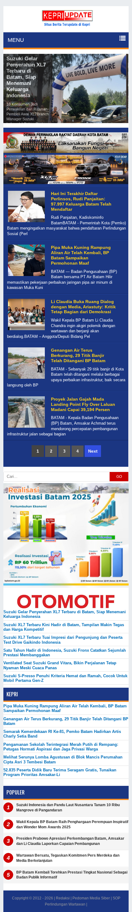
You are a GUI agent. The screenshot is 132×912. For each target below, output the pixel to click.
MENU (16, 40)
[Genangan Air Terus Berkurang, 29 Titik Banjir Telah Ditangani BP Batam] (25, 379)
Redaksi (63, 898)
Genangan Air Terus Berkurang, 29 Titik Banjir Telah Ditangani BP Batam (78, 355)
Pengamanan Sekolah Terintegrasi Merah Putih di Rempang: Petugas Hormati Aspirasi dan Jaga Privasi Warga (60, 746)
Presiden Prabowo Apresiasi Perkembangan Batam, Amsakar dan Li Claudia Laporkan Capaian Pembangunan (70, 841)
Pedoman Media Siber (91, 898)
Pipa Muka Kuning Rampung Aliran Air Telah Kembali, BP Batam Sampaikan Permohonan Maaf (81, 255)
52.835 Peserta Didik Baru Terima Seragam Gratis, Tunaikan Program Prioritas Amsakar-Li (59, 772)
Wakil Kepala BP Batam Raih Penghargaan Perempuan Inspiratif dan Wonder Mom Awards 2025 (72, 824)
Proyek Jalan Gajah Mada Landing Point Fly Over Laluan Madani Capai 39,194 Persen (83, 404)
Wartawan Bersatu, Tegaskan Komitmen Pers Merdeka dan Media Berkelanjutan (67, 858)
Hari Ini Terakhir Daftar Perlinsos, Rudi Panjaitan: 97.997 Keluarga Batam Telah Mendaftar (81, 201)
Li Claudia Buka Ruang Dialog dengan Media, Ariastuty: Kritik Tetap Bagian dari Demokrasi (83, 306)
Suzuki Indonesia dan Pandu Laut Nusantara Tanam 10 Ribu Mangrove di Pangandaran (68, 807)
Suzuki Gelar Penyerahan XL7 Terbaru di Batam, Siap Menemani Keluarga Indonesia (26, 77)
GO (119, 476)
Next (93, 451)
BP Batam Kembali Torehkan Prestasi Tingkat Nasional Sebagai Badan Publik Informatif (71, 875)
